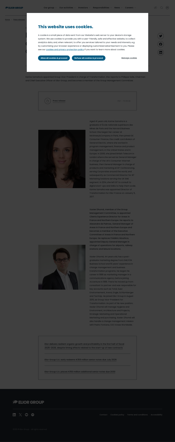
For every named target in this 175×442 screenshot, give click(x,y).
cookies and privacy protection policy (65, 49)
